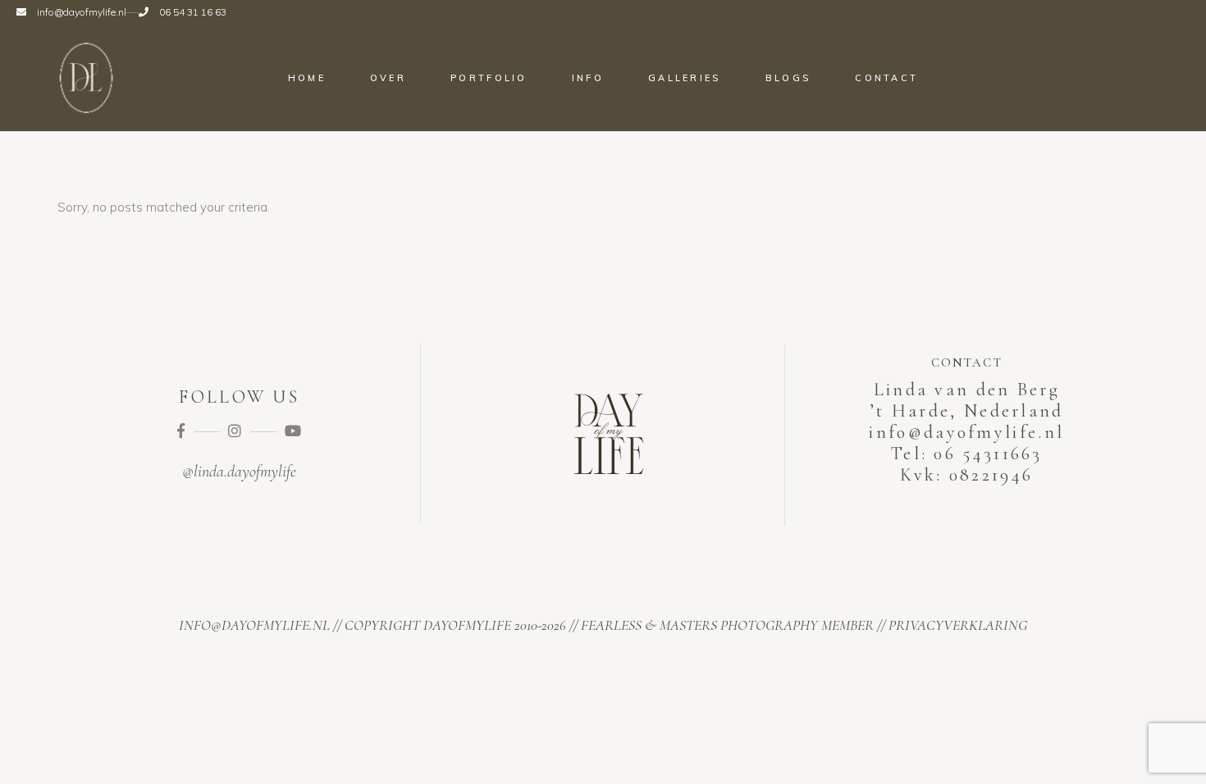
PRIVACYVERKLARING (958, 625)
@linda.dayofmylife (239, 471)
